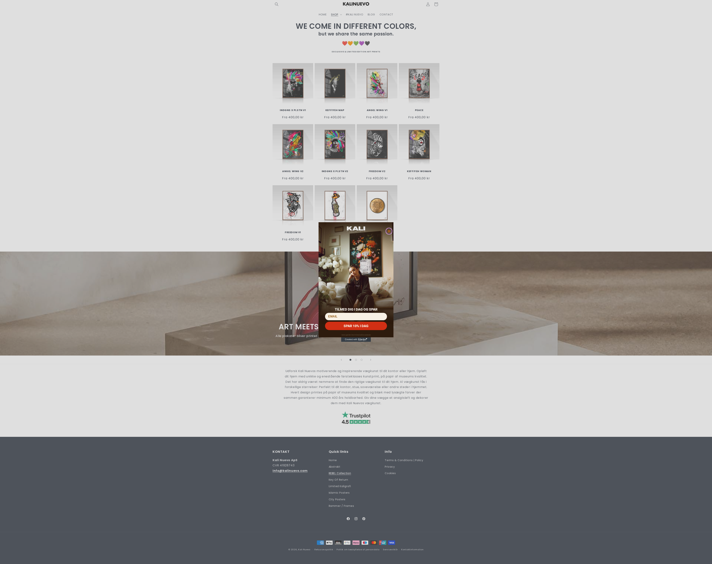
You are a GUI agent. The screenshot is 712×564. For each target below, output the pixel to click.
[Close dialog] (389, 231)
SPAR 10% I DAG (356, 326)
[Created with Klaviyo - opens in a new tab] (356, 339)
